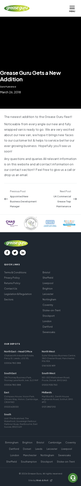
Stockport (49, 315)
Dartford (48, 326)
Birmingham (11, 442)
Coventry (48, 304)
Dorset (27, 448)
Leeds (38, 448)
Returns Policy (12, 283)
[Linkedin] (23, 252)
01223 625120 (11, 406)
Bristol (46, 272)
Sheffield (48, 277)
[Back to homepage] (17, 8)
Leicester (48, 293)
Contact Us (10, 288)
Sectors (8, 299)
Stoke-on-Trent (51, 310)
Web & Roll (42, 480)
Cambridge (54, 442)
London (47, 321)
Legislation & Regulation (18, 293)
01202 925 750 (49, 385)
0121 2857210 (49, 406)
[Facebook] (7, 252)
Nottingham (49, 299)
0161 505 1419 (48, 365)
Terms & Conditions (15, 272)
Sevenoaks (49, 332)
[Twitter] (15, 252)
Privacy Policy (12, 277)
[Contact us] (73, 478)
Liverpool (48, 283)
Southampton (29, 461)
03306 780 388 (12, 363)
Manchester (30, 455)
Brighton (48, 288)
